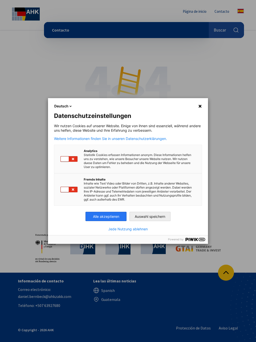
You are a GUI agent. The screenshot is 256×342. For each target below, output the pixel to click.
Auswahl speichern (150, 216)
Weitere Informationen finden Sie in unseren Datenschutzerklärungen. (110, 139)
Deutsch (61, 106)
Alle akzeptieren (106, 216)
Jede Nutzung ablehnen (128, 229)
